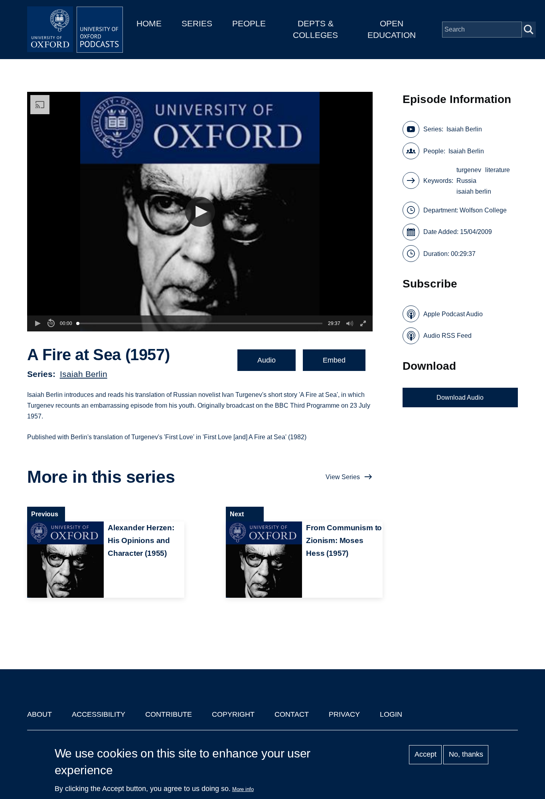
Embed (334, 360)
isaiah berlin (473, 191)
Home (149, 23)
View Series (343, 477)
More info (243, 789)
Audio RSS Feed (447, 335)
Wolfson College (483, 210)
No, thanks (466, 755)
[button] (200, 212)
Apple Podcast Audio (453, 314)
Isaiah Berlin (83, 374)
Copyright (233, 714)
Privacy (344, 714)
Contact (291, 714)
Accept (425, 755)
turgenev (468, 170)
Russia (466, 180)
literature (497, 170)
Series (197, 23)
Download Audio (460, 397)
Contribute (168, 714)
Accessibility (98, 714)
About (39, 714)
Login (391, 714)
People (249, 23)
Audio (266, 360)
